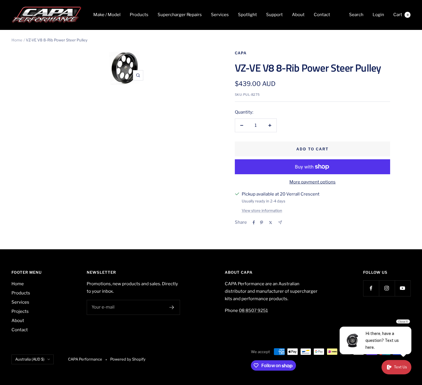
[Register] (171, 307)
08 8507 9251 (253, 310)
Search (356, 14)
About (298, 14)
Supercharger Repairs (180, 14)
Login (378, 14)
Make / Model (107, 14)
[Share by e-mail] (280, 222)
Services (220, 14)
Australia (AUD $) (29, 359)
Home (16, 40)
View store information (262, 210)
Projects (20, 311)
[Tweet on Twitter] (270, 223)
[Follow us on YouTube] (403, 288)
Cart (401, 14)
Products (139, 14)
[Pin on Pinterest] (261, 223)
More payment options (312, 182)
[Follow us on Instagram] (387, 288)
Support (274, 14)
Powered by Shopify (128, 359)
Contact (322, 14)
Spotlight (247, 14)
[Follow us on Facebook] (371, 288)
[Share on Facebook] (254, 223)
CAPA (241, 53)
